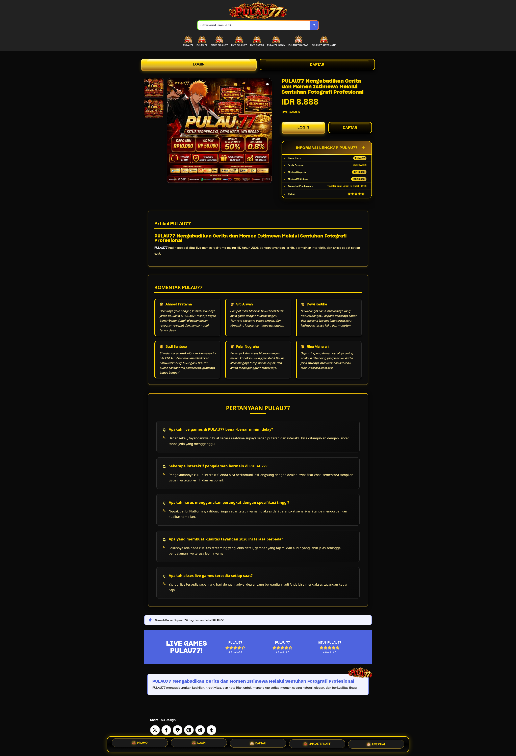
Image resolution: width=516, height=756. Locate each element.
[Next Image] (268, 131)
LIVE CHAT (378, 744)
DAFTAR (317, 64)
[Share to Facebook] (166, 729)
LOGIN (199, 64)
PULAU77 (160, 247)
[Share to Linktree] (177, 729)
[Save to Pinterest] (189, 729)
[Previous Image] (170, 131)
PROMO (142, 743)
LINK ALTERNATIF (320, 744)
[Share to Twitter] (155, 729)
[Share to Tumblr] (211, 729)
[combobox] (254, 25)
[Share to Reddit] (200, 729)
